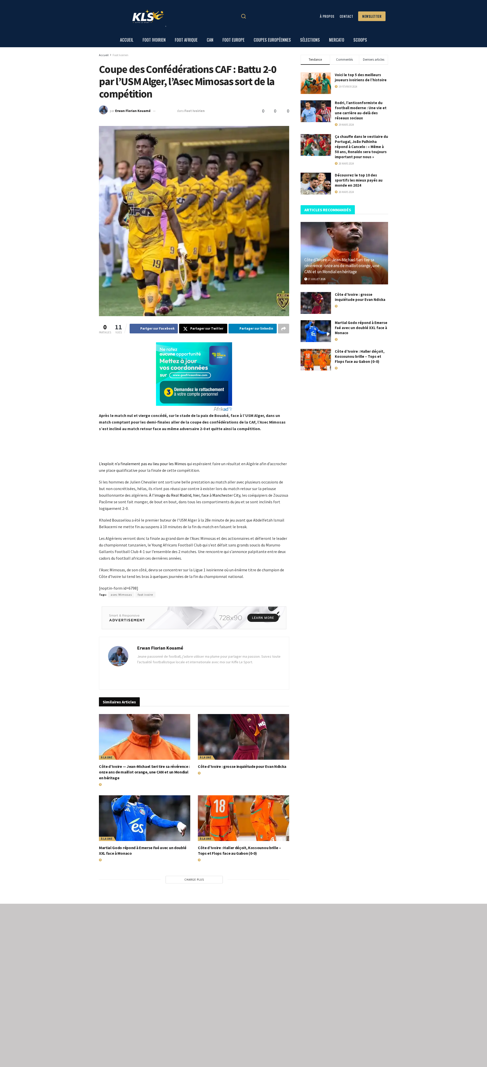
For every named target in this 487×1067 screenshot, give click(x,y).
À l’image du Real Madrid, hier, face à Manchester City (194, 495)
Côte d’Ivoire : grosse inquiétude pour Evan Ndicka (242, 766)
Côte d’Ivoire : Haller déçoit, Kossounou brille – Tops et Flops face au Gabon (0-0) (360, 356)
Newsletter (371, 16)
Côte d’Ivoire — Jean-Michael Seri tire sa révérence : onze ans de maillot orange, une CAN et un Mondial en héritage (144, 772)
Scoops (360, 40)
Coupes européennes (272, 40)
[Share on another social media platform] (283, 328)
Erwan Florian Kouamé (133, 111)
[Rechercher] (243, 16)
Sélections (310, 40)
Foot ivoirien (154, 40)
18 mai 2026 (207, 773)
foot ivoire (145, 594)
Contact (346, 16)
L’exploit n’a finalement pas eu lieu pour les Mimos (142, 463)
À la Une (106, 757)
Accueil (126, 40)
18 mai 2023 (167, 111)
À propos (327, 16)
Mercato (336, 40)
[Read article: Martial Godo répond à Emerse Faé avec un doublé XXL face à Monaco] (144, 818)
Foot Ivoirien (120, 55)
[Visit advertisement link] (194, 617)
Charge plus (194, 879)
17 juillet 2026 (111, 784)
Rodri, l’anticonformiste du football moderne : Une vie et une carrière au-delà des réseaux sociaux (361, 110)
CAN (210, 40)
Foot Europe (233, 40)
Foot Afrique (186, 40)
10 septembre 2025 (212, 860)
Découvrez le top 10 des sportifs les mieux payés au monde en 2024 (358, 180)
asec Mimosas (121, 594)
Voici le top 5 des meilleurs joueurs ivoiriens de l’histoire (361, 77)
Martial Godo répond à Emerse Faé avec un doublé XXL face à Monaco (361, 327)
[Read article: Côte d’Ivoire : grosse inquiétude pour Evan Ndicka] (243, 737)
